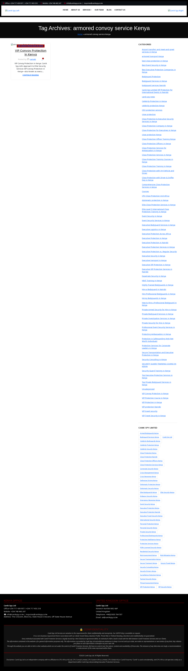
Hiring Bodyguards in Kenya (154, 298)
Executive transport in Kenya (154, 260)
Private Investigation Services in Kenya (158, 318)
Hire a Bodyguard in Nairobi (154, 289)
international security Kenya (150, 520)
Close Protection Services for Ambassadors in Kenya (154, 149)
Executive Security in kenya (153, 256)
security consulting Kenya (149, 567)
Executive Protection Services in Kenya (158, 247)
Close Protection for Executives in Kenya (159, 130)
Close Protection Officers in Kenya (156, 143)
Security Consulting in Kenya (154, 359)
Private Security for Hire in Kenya (156, 323)
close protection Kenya (151, 134)
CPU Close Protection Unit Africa (155, 196)
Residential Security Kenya (149, 551)
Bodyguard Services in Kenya (154, 81)
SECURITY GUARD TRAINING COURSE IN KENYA (159, 365)
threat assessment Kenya (149, 583)
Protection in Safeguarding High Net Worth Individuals (157, 339)
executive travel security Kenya (151, 516)
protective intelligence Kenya (150, 539)
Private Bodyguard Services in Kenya (157, 314)
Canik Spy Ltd (167, 437)
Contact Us (119, 10)
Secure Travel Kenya (168, 563)
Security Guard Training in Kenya (156, 371)
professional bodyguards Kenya (151, 536)
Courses (145, 191)
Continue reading (31, 75)
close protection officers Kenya (151, 461)
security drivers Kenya (148, 571)
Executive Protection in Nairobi (155, 242)
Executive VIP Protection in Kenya (156, 264)
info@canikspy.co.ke (73, 3)
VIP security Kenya (165, 587)
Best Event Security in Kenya (154, 65)
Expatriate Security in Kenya (154, 276)
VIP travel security (149, 411)
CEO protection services (152, 110)
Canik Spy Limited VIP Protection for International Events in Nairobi (157, 91)
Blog (109, 10)
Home (65, 10)
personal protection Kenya (149, 524)
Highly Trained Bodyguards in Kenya (157, 285)
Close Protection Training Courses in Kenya (157, 160)
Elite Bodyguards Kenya (148, 492)
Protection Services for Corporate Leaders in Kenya (156, 346)
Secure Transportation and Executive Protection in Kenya (157, 353)
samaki (33, 59)
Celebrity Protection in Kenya (154, 101)
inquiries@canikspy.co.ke (93, 3)
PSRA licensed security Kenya (150, 547)
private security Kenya (148, 532)
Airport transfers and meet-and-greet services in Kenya (158, 50)
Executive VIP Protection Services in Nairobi (157, 270)
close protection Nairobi (148, 457)
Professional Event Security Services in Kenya (158, 328)
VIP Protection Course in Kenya (155, 398)
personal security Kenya (148, 528)
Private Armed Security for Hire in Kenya (159, 309)
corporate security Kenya (149, 469)
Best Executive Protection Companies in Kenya (159, 70)
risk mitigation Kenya (167, 555)
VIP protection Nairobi (151, 407)
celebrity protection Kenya (153, 105)
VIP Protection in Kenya (152, 402)
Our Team (99, 10)
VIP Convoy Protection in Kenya (30, 46)
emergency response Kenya (150, 500)
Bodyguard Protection (151, 76)
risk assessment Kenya (148, 555)
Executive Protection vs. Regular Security (159, 251)
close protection (149, 114)
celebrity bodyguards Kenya (150, 441)
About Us (75, 10)
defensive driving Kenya (148, 480)
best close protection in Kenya (155, 61)
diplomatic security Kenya (149, 488)
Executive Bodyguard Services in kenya (158, 225)
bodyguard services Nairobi (154, 85)
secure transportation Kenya (150, 559)
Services (86, 10)
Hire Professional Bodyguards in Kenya (158, 294)
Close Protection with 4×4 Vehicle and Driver (158, 171)
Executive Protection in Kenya (154, 238)
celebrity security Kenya (148, 449)
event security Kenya (147, 504)
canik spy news (148, 97)
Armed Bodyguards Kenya (149, 433)
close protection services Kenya (151, 465)
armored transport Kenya (153, 56)
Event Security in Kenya (152, 216)
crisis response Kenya (148, 476)
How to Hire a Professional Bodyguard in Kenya (159, 303)
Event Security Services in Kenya (156, 220)
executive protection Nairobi (150, 512)
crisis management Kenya (149, 473)
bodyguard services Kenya (149, 437)
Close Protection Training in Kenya (156, 166)
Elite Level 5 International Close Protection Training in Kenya (155, 210)
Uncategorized (148, 389)
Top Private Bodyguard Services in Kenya (156, 383)
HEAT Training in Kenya (152, 280)
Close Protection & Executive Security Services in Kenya (158, 120)
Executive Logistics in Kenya (154, 229)
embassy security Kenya (148, 496)
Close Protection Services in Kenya (156, 155)
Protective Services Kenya (149, 543)
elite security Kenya (167, 492)
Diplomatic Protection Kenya (150, 484)
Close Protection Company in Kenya (157, 126)
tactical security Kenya (148, 579)
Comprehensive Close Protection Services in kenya (156, 185)
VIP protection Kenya (147, 587)
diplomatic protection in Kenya (155, 200)
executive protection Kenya (149, 508)
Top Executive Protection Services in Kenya (157, 376)
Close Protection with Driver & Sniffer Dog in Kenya (158, 178)
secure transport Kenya (148, 563)
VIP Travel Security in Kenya (154, 415)
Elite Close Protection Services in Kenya (158, 205)
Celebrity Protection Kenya (149, 445)
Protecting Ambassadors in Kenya (156, 334)
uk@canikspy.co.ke (110, 617)
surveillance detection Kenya (150, 575)
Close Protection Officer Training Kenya (158, 139)
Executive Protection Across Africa (156, 234)
